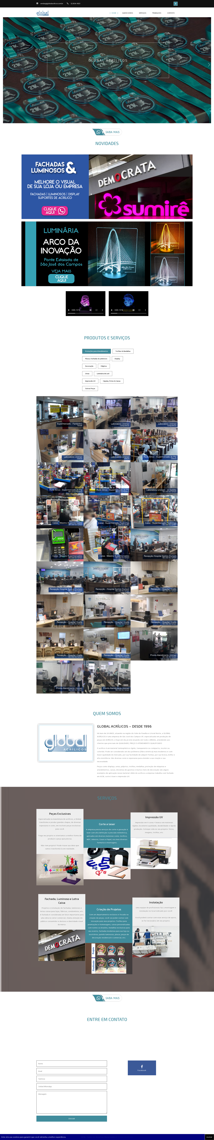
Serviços (142, 13)
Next (210, 67)
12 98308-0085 (111, 1051)
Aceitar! (209, 1137)
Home (114, 13)
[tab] (96, 351)
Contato (171, 13)
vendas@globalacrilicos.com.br (51, 3)
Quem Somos (127, 13)
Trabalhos (156, 13)
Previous (3, 67)
